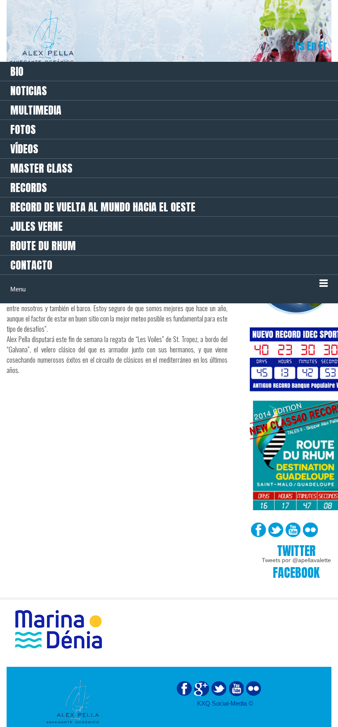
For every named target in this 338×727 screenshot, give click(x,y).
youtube (236, 688)
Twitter (275, 530)
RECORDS (28, 187)
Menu (18, 289)
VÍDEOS (24, 149)
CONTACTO (31, 265)
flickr (253, 688)
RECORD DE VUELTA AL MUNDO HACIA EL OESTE (102, 207)
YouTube (293, 530)
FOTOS (23, 129)
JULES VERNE (36, 226)
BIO (16, 71)
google (201, 688)
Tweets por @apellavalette (296, 560)
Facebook (258, 530)
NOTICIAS (28, 90)
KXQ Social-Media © (225, 703)
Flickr (310, 530)
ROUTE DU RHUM (43, 245)
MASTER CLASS (41, 168)
